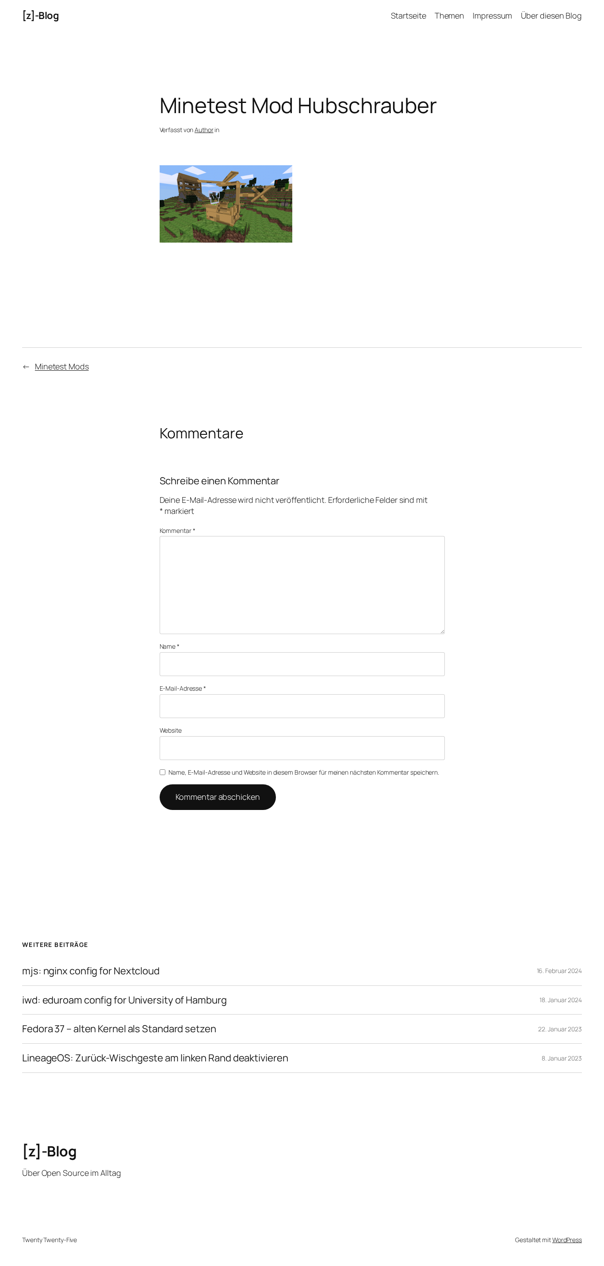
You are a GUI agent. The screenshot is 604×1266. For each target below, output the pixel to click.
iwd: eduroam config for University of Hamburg (124, 1000)
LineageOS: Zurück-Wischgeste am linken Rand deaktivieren (155, 1058)
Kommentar (177, 530)
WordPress (567, 1240)
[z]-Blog (40, 15)
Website (171, 730)
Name (170, 646)
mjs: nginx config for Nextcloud (91, 971)
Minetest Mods (62, 366)
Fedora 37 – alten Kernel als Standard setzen (119, 1028)
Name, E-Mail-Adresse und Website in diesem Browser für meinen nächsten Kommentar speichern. (303, 772)
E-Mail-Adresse (183, 688)
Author (204, 129)
